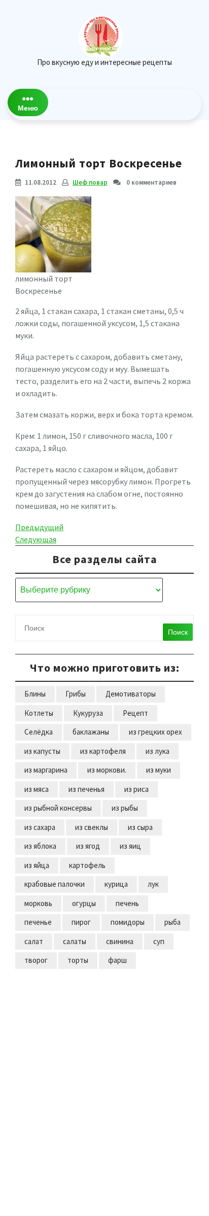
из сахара (39, 827)
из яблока (40, 846)
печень (127, 903)
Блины (35, 694)
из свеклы (91, 827)
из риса (136, 789)
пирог (81, 922)
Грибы (75, 694)
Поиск (178, 632)
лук (153, 884)
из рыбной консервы (58, 808)
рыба (172, 922)
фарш (117, 960)
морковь (38, 903)
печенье (38, 922)
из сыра (140, 827)
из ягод (88, 846)
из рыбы (125, 808)
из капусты (42, 751)
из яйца (36, 865)
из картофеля (103, 751)
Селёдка (38, 732)
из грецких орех (155, 732)
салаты (74, 941)
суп (158, 941)
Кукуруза (88, 713)
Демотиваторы (131, 694)
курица (116, 884)
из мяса (36, 789)
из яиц (130, 846)
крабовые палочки (54, 884)
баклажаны (91, 732)
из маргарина (45, 770)
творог (36, 960)
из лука (157, 751)
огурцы (84, 903)
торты (77, 960)
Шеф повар (90, 182)
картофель (87, 865)
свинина (119, 941)
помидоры (128, 922)
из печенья (86, 789)
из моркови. (106, 770)
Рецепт (135, 713)
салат (33, 941)
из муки (158, 770)
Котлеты (38, 713)
